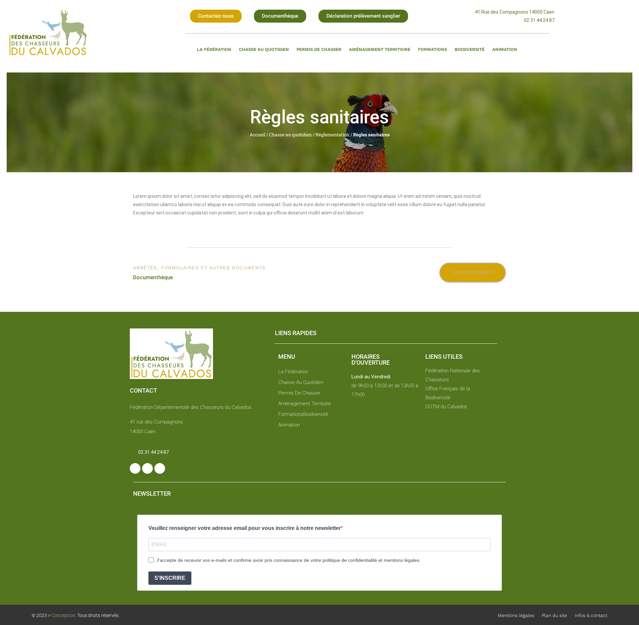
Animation (504, 49)
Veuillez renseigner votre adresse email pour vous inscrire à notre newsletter (244, 528)
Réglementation (332, 135)
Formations (432, 49)
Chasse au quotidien (264, 49)
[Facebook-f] (135, 468)
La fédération (214, 49)
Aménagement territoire (379, 49)
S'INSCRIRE (169, 578)
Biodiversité (470, 49)
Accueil (257, 135)
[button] (216, 16)
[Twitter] (147, 468)
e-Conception (61, 615)
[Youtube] (159, 468)
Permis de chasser (319, 49)
